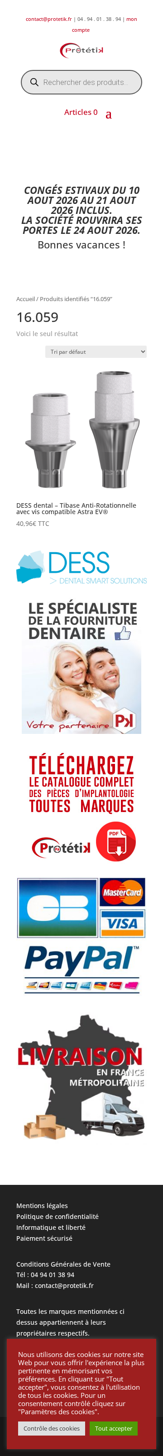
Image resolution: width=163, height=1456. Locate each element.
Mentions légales (42, 1205)
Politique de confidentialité (57, 1216)
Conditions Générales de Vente (63, 1264)
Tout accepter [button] (113, 1428)
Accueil (25, 299)
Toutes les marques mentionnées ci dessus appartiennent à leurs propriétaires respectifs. (70, 1322)
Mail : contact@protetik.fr (55, 1285)
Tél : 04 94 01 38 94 (45, 1274)
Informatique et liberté (51, 1227)
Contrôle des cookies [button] (52, 1428)
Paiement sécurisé (44, 1238)
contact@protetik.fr (49, 18)
